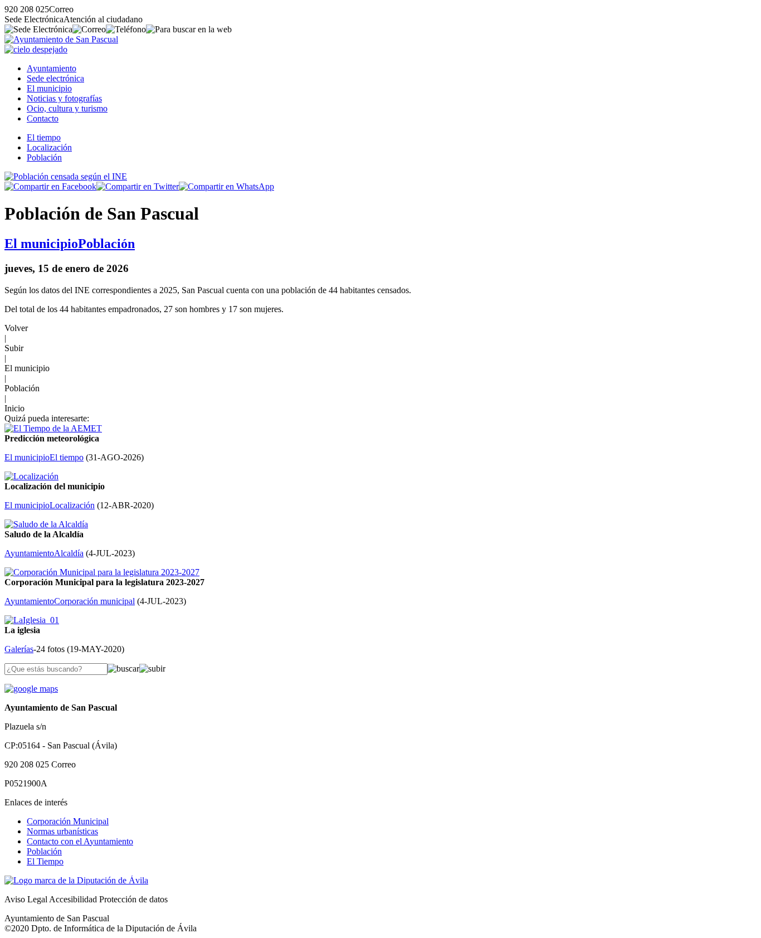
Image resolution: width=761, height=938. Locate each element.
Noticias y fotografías (64, 98)
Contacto (42, 118)
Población (44, 157)
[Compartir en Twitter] (137, 186)
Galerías (18, 649)
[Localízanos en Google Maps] (31, 688)
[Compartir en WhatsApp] (226, 186)
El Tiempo (45, 861)
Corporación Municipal (68, 821)
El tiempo (44, 137)
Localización (49, 147)
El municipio (49, 88)
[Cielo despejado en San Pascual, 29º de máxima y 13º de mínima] (35, 49)
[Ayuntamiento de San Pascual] (61, 39)
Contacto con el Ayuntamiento (80, 841)
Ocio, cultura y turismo (67, 108)
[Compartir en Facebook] (50, 186)
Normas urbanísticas (62, 831)
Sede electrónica (55, 78)
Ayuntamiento (51, 68)
